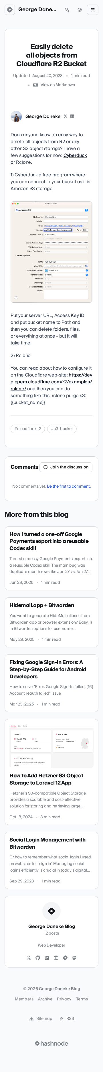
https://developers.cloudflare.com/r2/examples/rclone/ (51, 382)
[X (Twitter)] (65, 116)
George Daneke (43, 116)
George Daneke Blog (38, 10)
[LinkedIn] (72, 116)
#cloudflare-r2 (27, 428)
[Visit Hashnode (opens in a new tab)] (51, 1043)
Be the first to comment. (69, 486)
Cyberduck (75, 155)
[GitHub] (38, 958)
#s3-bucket (62, 428)
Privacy (64, 999)
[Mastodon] (74, 958)
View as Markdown (58, 85)
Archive (45, 999)
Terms (82, 999)
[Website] (56, 958)
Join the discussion (69, 467)
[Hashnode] (65, 958)
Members (24, 999)
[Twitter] (28, 958)
